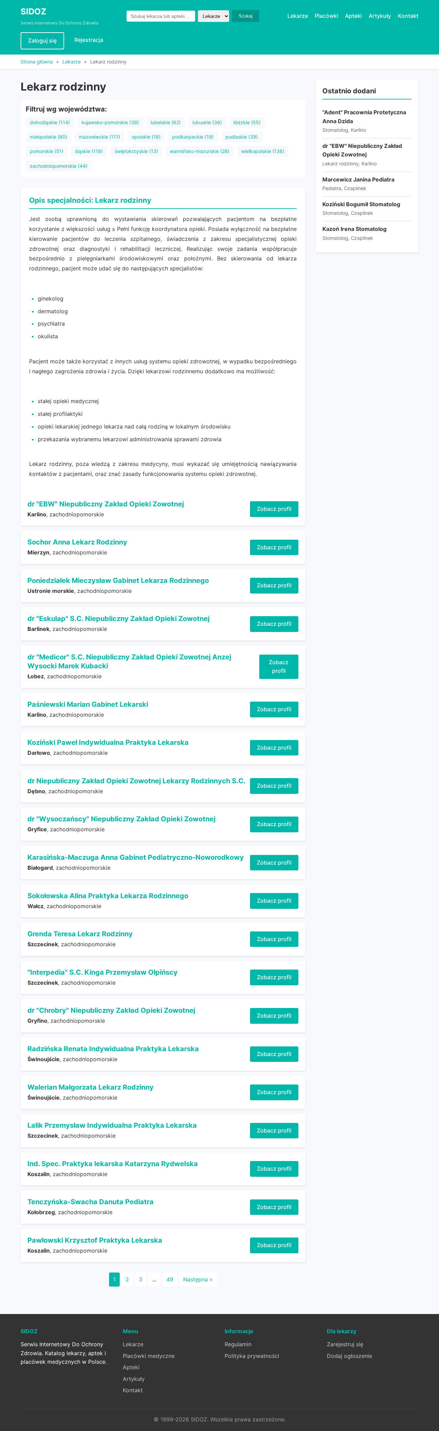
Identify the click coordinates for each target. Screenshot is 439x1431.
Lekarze (297, 15)
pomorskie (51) (46, 151)
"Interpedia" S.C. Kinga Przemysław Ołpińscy (102, 972)
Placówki (326, 15)
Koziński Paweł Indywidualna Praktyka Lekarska (108, 742)
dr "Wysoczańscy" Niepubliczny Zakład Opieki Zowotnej (121, 819)
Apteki (353, 15)
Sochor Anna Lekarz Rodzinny (77, 542)
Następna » (198, 1279)
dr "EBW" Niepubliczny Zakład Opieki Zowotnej (105, 504)
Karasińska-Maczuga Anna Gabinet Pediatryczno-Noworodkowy (135, 857)
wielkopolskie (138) (262, 151)
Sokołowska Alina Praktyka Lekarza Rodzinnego (107, 896)
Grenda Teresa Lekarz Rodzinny (80, 934)
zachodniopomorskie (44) (58, 166)
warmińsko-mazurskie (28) (199, 151)
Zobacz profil (274, 508)
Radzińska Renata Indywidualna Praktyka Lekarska (113, 1049)
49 (169, 1279)
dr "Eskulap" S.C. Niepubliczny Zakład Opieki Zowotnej (118, 618)
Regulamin (238, 1344)
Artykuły (380, 15)
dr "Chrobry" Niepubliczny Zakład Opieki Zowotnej (111, 1010)
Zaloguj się (42, 40)
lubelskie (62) (166, 122)
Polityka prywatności (252, 1355)
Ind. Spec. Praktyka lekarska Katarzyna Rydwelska (112, 1164)
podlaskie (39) (241, 137)
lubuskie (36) (207, 122)
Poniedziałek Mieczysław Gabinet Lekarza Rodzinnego (118, 580)
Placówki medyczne (149, 1355)
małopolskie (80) (48, 137)
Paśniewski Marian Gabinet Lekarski (87, 704)
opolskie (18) (146, 137)
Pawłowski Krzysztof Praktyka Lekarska (94, 1240)
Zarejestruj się (345, 1344)
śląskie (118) (89, 151)
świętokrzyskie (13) (136, 151)
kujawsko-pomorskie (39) (110, 122)
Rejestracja (88, 39)
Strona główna (37, 61)
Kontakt (408, 15)
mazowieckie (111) (99, 137)
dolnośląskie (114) (50, 122)
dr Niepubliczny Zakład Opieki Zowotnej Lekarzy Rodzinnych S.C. (136, 781)
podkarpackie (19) (193, 137)
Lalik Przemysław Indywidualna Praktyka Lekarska (112, 1125)
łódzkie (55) (247, 122)
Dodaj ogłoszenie (349, 1355)
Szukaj (245, 16)
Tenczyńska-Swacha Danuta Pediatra (90, 1202)
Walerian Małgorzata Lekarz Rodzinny (90, 1087)
